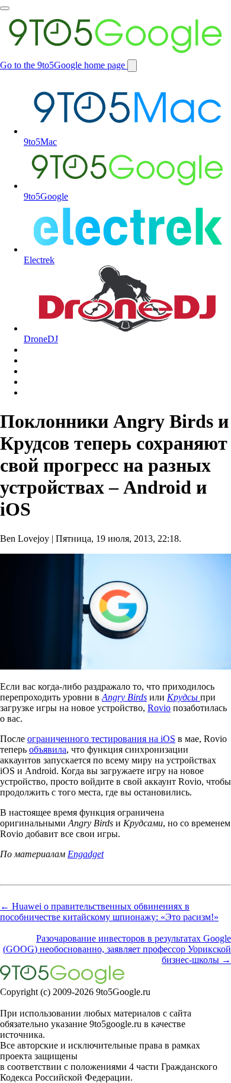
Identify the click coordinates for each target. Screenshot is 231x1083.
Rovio (159, 708)
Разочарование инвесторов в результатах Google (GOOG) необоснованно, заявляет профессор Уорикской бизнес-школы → (117, 949)
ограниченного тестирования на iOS (101, 739)
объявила (47, 749)
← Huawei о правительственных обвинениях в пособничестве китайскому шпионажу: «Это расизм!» (109, 911)
